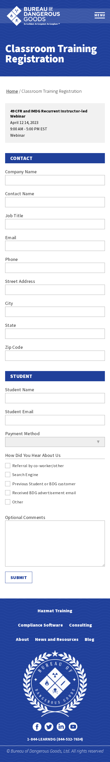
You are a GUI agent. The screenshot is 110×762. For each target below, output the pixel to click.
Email (10, 237)
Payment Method (22, 433)
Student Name (19, 389)
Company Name (21, 172)
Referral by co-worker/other (38, 466)
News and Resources (57, 639)
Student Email (19, 411)
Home (12, 91)
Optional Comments (25, 517)
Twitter (49, 726)
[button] (100, 15)
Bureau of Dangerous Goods (33, 16)
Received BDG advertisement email (44, 493)
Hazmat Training (55, 611)
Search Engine (25, 474)
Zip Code (14, 347)
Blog (89, 639)
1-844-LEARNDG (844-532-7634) (55, 739)
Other (17, 502)
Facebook (36, 726)
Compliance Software (40, 625)
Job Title (14, 215)
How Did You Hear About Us (33, 455)
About (22, 639)
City (9, 303)
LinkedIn (61, 726)
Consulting (80, 625)
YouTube (73, 726)
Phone (11, 259)
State (10, 325)
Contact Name (19, 194)
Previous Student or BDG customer (43, 484)
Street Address (20, 281)
